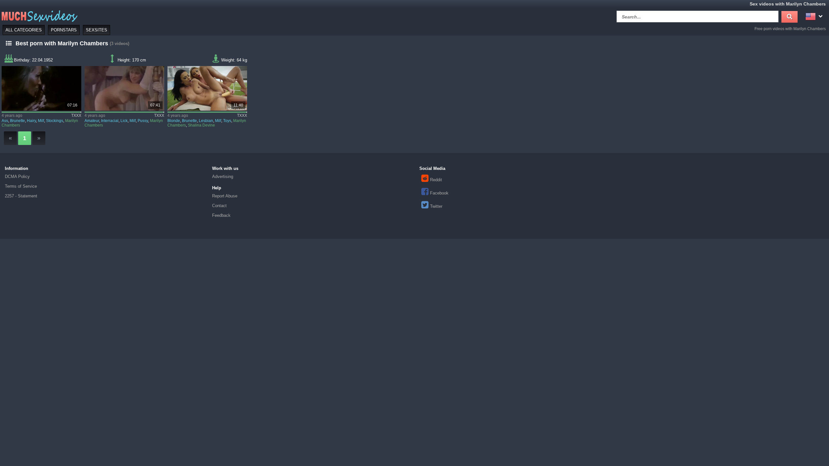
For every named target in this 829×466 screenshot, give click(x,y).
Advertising (222, 176)
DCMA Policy (17, 176)
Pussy (143, 120)
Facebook (439, 193)
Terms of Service (21, 186)
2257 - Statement (21, 196)
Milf (41, 120)
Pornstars (64, 30)
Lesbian (206, 120)
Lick (124, 120)
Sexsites (96, 30)
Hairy (31, 120)
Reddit (436, 179)
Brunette (17, 120)
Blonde (173, 120)
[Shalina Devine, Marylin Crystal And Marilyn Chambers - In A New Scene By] (207, 88)
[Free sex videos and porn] (39, 15)
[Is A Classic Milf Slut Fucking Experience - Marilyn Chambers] (41, 88)
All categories (24, 30)
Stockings (54, 120)
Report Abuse (224, 196)
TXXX (76, 115)
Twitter (436, 206)
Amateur (92, 120)
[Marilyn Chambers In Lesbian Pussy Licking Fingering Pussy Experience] (124, 88)
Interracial (110, 120)
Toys (227, 120)
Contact (219, 205)
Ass (5, 120)
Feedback (221, 215)
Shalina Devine (201, 125)
